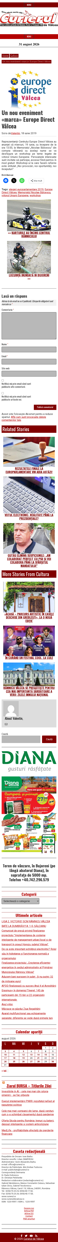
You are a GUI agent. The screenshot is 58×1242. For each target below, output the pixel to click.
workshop (35, 195)
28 (38, 1061)
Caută (5, 734)
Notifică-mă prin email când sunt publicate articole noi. (16, 398)
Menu (29, 4)
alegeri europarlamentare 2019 (26, 189)
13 (31, 1054)
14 (38, 1054)
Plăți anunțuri (29, 1219)
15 (45, 1054)
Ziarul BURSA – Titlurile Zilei (29, 1085)
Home (5, 55)
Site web (6, 368)
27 (31, 1061)
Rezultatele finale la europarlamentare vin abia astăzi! (29, 470)
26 (23, 1061)
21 (38, 1058)
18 (14, 1058)
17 (5, 1058)
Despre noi (29, 1208)
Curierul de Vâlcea (34, 1238)
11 (14, 1054)
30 (53, 1061)
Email (5, 356)
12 (23, 1054)
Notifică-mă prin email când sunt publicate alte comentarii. (16, 385)
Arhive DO (29, 1213)
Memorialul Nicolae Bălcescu (34, 192)
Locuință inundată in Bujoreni (29, 275)
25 (14, 1061)
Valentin (15, 133)
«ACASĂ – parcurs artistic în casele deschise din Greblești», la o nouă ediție (29, 617)
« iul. (4, 1070)
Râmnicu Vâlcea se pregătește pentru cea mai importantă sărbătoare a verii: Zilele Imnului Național (29, 691)
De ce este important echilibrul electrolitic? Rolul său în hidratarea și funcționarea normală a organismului (29, 954)
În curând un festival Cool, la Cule (29, 658)
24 (5, 1061)
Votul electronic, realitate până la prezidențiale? (29, 517)
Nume (5, 344)
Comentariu (8, 309)
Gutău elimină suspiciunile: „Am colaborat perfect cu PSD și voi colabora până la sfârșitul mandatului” (29, 560)
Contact (29, 1216)
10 (5, 1054)
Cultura (14, 55)
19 (23, 1058)
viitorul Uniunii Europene (15, 195)
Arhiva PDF (29, 1211)
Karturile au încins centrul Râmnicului (31, 234)
